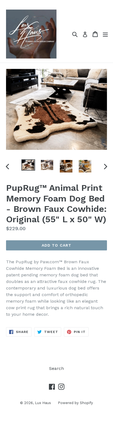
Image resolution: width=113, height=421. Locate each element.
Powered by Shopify (75, 403)
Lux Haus (43, 403)
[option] (28, 165)
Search (56, 368)
